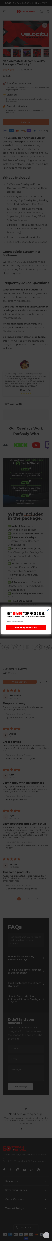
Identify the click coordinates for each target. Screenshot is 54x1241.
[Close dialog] (48, 609)
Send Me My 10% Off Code (26, 627)
